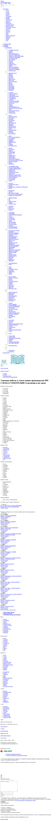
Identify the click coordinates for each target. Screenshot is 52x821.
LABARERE (12, 213)
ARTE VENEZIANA (13, 67)
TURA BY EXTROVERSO (15, 329)
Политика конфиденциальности (13, 754)
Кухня (4, 638)
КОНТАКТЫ (6, 352)
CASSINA (11, 99)
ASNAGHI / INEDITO (14, 68)
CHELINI (11, 105)
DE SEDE (11, 119)
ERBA (10, 143)
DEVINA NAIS (12, 126)
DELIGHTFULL (12, 122)
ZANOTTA (11, 351)
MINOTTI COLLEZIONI (14, 249)
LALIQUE (11, 217)
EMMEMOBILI (12, 142)
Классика (5, 447)
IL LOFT (11, 191)
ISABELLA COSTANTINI (15, 195)
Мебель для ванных (10, 35)
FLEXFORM (12, 153)
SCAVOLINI (11, 308)
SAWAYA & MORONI (14, 306)
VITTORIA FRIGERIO (14, 341)
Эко (4, 459)
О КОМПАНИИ (7, 44)
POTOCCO (11, 285)
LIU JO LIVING (12, 223)
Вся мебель (5, 393)
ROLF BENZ (12, 297)
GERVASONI (12, 170)
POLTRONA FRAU (13, 281)
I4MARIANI (11, 190)
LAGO (10, 216)
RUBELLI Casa (12, 299)
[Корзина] (2, 6)
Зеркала (8, 29)
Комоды (8, 21)
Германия (5, 693)
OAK (10, 266)
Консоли (8, 32)
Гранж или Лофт (7, 458)
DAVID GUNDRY (13, 116)
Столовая (5, 465)
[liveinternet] (3, 747)
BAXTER (11, 76)
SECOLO (11, 310)
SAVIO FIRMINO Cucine (14, 305)
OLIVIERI (11, 270)
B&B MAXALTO (13, 73)
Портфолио (6, 627)
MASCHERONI (12, 237)
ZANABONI (11, 350)
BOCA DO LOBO (13, 81)
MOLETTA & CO (13, 256)
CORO (10, 109)
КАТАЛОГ (5, 9)
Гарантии (5, 626)
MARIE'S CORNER (13, 234)
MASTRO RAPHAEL (14, 239)
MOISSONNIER (12, 254)
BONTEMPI (11, 87)
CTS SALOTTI (12, 113)
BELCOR (11, 78)
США (4, 699)
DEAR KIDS (12, 120)
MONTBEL (11, 257)
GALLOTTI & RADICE (14, 167)
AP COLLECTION (13, 58)
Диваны (8, 13)
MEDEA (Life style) (13, 242)
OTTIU (10, 274)
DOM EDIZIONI (12, 130)
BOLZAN (11, 85)
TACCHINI (11, 320)
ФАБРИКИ (5, 46)
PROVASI (11, 287)
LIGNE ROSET (12, 222)
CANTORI (11, 92)
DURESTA (11, 132)
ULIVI (10, 333)
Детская (5, 644)
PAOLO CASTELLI (13, 277)
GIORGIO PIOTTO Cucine (15, 176)
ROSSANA (11, 298)
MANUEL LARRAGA (14, 233)
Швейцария (6, 701)
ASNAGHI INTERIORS (14, 69)
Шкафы (7, 18)
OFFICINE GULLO (13, 269)
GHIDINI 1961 (12, 171)
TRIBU (10, 328)
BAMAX (11, 75)
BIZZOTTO (11, 80)
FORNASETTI (12, 157)
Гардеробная (6, 643)
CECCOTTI (11, 103)
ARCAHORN (12, 59)
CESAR (10, 104)
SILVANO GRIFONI (13, 314)
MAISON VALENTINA (14, 230)
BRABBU (11, 90)
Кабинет (5, 645)
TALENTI (11, 321)
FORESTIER (12, 156)
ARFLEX (11, 62)
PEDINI (10, 279)
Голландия (5, 694)
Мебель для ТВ (9, 26)
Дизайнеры (5, 631)
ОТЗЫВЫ (5, 45)
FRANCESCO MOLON (14, 159)
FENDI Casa (11, 149)
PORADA (11, 282)
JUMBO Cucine (12, 203)
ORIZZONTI (12, 271)
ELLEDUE (11, 139)
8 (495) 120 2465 (4, 368)
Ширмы (8, 38)
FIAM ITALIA (12, 151)
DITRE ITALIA (12, 127)
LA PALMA (11, 212)
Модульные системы (11, 27)
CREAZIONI (12, 111)
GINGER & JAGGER (13, 172)
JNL (10, 200)
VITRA (10, 340)
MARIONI (11, 235)
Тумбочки (5, 674)
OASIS (10, 268)
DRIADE (11, 131)
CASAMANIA (12, 97)
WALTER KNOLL (13, 345)
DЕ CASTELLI (12, 133)
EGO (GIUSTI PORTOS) (14, 137)
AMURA (11, 52)
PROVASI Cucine (13, 288)
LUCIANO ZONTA (13, 228)
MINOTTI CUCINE (13, 251)
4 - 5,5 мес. (5, 391)
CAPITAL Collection (13, 93)
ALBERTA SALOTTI (13, 50)
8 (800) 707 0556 (4, 733)
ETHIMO (11, 144)
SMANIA (11, 315)
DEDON (11, 121)
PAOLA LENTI (12, 276)
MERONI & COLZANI (14, 245)
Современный (6, 455)
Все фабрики (9, 47)
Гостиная (5, 640)
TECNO (10, 322)
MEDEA (11, 241)
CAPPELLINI (12, 95)
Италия (5, 489)
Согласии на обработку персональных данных (25, 800)
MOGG (10, 253)
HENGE (10, 185)
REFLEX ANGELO (13, 292)
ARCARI (11, 61)
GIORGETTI (12, 173)
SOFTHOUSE (12, 316)
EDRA (10, 136)
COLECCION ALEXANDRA (15, 108)
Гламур (5, 453)
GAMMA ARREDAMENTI (15, 168)
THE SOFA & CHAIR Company (16, 323)
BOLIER (11, 84)
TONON (11, 326)
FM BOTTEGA (12, 155)
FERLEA (11, 150)
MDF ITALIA (12, 240)
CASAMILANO (12, 98)
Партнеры (5, 630)
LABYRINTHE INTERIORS (15, 214)
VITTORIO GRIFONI (14, 343)
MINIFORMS (12, 247)
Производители (6, 624)
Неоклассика (6, 449)
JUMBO (10, 202)
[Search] (2, 366)
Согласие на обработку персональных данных (16, 755)
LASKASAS (11, 218)
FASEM (10, 148)
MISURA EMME (12, 252)
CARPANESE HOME (14, 96)
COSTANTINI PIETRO (14, 110)
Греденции (8, 28)
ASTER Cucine (12, 70)
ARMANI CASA (12, 64)
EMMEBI (11, 141)
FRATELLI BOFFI (13, 161)
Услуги (4, 621)
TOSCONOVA (12, 327)
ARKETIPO (11, 63)
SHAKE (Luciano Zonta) (14, 312)
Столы (7, 11)
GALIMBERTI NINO (13, 166)
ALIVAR (11, 51)
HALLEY (11, 183)
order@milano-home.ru (6, 2)
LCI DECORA (12, 219)
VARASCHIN (12, 337)
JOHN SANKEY (12, 201)
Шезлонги (8, 36)
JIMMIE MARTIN (13, 197)
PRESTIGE (11, 286)
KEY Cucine (11, 208)
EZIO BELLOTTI (13, 145)
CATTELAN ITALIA (13, 102)
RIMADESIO (12, 293)
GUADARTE (12, 179)
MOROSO (11, 260)
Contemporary (6, 457)
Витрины (8, 30)
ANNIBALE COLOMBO (14, 57)
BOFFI (10, 82)
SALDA (10, 303)
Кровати (8, 17)
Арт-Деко (5, 452)
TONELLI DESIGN (13, 325)
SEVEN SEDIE (12, 311)
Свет (7, 40)
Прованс (5, 710)
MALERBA (11, 231)
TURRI (10, 331)
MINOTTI (11, 248)
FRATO (10, 162)
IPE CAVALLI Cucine (13, 193)
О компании (6, 620)
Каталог (5, 619)
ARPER (10, 65)
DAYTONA (11, 118)
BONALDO (11, 86)
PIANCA (11, 280)
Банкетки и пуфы (7, 662)
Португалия (6, 698)
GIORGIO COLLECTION (15, 174)
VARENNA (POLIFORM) (14, 338)
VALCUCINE (12, 335)
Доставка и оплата (7, 625)
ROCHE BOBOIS (13, 295)
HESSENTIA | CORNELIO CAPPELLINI (18, 187)
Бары (7, 33)
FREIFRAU (11, 164)
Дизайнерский (6, 716)
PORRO (10, 283)
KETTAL (11, 207)
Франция (6, 536)
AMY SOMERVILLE (13, 53)
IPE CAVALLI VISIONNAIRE (16, 194)
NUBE (10, 264)
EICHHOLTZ (12, 138)
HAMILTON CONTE (13, 184)
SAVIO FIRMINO (13, 304)
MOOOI (10, 258)
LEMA (10, 220)
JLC (9, 199)
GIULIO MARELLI (13, 177)
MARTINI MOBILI (13, 236)
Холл (4, 646)
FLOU (10, 154)
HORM (10, 188)
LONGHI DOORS (13, 226)
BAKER (10, 74)
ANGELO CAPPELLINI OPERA (16, 56)
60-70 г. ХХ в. (6, 454)
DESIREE (11, 125)
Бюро (7, 34)
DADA (10, 115)
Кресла (7, 15)
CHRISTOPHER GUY (14, 107)
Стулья (7, 12)
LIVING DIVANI (13, 224)
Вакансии (5, 632)
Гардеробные (9, 19)
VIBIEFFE (11, 339)
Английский (6, 448)
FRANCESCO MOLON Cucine (16, 160)
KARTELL (11, 206)
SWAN (10, 317)
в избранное (4, 504)
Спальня (5, 642)
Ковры (7, 39)
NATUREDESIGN (13, 263)
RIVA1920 (11, 294)
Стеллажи (5, 680)
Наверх (2, 1)
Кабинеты (8, 22)
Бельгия (5, 691)
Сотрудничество (7, 629)
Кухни (7, 10)
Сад (4, 650)
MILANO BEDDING (13, 246)
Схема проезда (4, 726)
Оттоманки (8, 16)
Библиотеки (9, 23)
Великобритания (7, 692)
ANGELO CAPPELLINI (14, 55)
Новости (5, 622)
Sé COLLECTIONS (13, 309)
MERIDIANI (11, 243)
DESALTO (11, 124)
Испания (5, 695)
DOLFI (10, 128)
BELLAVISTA (12, 79)
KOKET (10, 210)
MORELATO (12, 259)
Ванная (5, 648)
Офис (4, 649)
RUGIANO (11, 300)
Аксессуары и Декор (8, 686)
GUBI (10, 180)
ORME (10, 272)
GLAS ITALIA (12, 178)
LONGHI (11, 225)
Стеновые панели (10, 24)
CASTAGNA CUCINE (14, 101)
